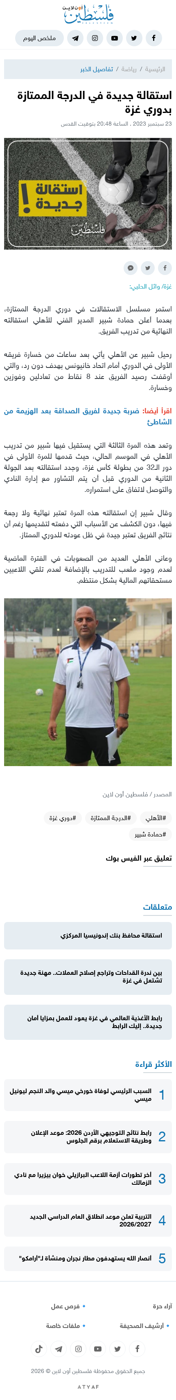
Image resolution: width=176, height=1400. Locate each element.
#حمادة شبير (150, 834)
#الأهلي (156, 818)
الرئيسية (155, 69)
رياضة (129, 69)
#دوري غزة (63, 818)
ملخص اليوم (39, 38)
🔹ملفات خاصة (67, 1325)
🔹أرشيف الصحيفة (146, 1325)
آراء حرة (162, 1306)
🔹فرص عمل (69, 1306)
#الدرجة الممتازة (111, 818)
